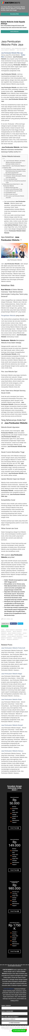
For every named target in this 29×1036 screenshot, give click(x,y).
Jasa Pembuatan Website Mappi (11, 673)
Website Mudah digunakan (11, 187)
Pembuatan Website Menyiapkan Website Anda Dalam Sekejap (16, 176)
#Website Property (13, 639)
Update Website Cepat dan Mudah (14, 190)
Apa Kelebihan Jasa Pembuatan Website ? (14, 165)
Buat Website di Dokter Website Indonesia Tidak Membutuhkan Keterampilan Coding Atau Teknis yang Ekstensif (15, 171)
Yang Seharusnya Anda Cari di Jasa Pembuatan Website (13, 184)
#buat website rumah (14, 633)
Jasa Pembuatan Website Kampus (12, 751)
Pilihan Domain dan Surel (11, 194)
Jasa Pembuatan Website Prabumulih (13, 648)
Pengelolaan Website (8, 315)
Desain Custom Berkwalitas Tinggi (14, 189)
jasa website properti (8, 50)
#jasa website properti (15, 636)
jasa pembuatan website (19, 48)
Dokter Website (6, 48)
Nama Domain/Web (7, 1011)
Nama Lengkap (6, 1005)
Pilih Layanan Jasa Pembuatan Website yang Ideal (15, 196)
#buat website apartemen (14, 629)
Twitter (20, 623)
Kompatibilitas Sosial (11, 192)
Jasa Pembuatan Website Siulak (11, 699)
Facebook (14, 623)
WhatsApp (5, 626)
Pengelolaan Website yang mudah (14, 174)
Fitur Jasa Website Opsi (11, 179)
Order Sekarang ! (15, 1022)
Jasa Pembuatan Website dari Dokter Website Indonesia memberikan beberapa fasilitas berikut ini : (15, 162)
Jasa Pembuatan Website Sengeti (12, 725)
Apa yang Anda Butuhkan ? (10, 1016)
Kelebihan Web (7, 167)
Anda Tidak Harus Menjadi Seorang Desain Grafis (16, 181)
